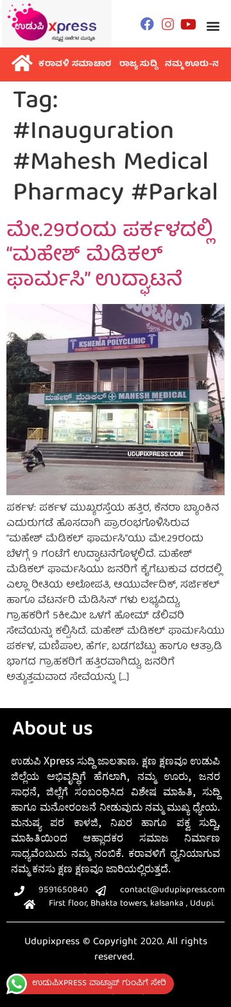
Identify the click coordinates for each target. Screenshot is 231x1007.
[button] (213, 25)
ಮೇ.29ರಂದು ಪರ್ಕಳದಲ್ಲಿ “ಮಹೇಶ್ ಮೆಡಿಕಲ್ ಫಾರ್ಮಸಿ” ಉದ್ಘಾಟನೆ (109, 257)
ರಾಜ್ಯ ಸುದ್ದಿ (138, 64)
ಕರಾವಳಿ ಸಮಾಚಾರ (75, 64)
